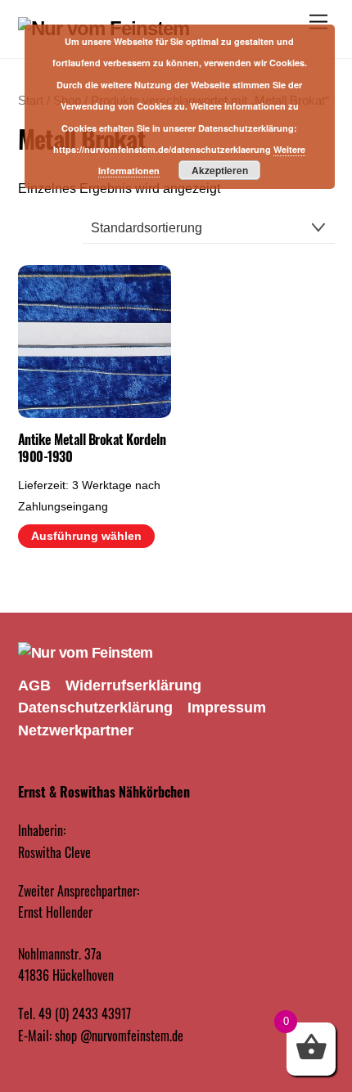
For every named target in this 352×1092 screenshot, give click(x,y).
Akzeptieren (220, 170)
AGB (34, 685)
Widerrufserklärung (133, 685)
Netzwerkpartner (75, 730)
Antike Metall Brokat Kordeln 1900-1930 (92, 448)
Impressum (226, 707)
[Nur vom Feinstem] (85, 653)
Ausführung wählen (86, 536)
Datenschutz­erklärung (95, 707)
